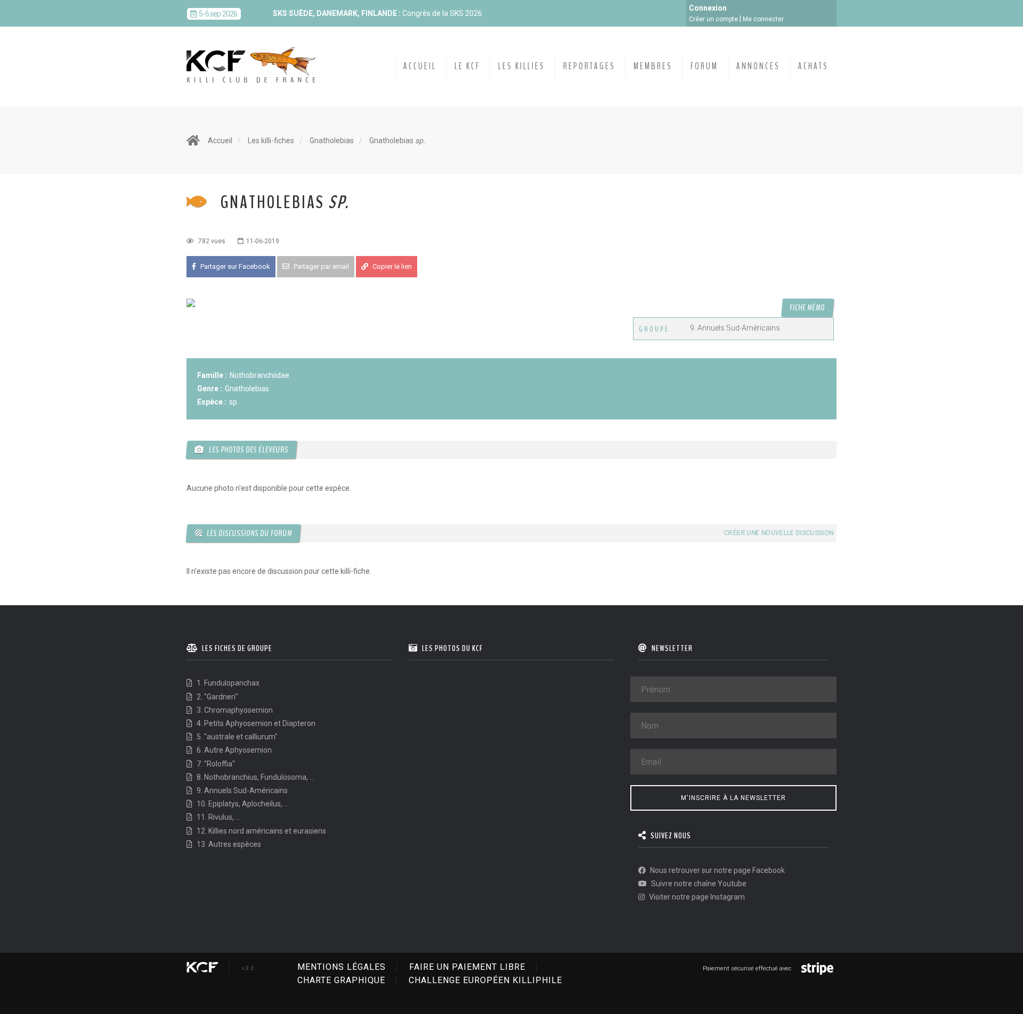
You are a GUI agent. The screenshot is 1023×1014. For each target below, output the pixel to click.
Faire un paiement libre (467, 967)
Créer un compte (713, 19)
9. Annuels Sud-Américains (241, 790)
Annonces (758, 66)
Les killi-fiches (271, 140)
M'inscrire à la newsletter (733, 798)
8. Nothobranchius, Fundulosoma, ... (254, 777)
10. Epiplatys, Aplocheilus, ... (242, 803)
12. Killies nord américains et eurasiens (260, 831)
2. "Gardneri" (216, 697)
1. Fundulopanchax (227, 683)
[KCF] (253, 56)
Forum (704, 66)
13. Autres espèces (228, 844)
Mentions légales (341, 967)
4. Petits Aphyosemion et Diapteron (255, 723)
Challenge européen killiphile (485, 980)
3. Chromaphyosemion (234, 710)
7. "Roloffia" (215, 764)
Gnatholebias (332, 140)
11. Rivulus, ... (217, 817)
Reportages (589, 66)
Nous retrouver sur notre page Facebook (716, 870)
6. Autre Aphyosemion (233, 750)
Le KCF (467, 66)
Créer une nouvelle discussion (778, 533)
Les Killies (521, 66)
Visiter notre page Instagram (696, 897)
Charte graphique (341, 980)
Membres (653, 66)
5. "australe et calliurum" (236, 736)
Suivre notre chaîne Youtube (697, 883)
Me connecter (763, 19)
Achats (813, 66)
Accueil (419, 66)
